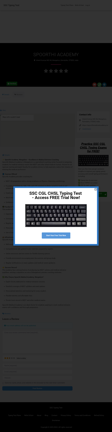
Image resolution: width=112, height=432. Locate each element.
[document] (56, 216)
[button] (95, 189)
